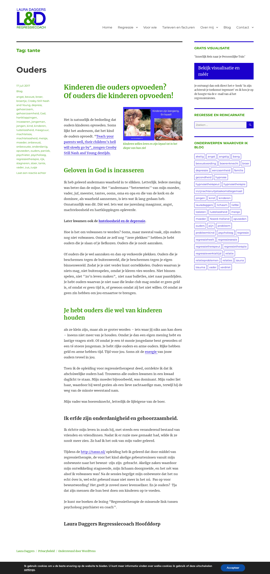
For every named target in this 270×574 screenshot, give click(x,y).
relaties (227, 260)
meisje (43, 138)
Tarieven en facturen (178, 27)
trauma (200, 267)
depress (37, 105)
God (42, 113)
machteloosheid (27, 138)
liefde (235, 204)
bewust (29, 96)
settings (29, 569)
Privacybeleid (46, 551)
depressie (202, 170)
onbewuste (23, 146)
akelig (200, 156)
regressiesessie (227, 239)
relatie (229, 253)
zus (27, 167)
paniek (45, 150)
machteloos (24, 134)
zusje (33, 167)
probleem (224, 225)
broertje (21, 100)
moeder (21, 142)
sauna (240, 260)
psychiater (23, 154)
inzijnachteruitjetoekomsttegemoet (219, 191)
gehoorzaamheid (27, 113)
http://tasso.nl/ (93, 452)
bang (236, 156)
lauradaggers (204, 204)
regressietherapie (27, 159)
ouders (35, 150)
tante (41, 163)
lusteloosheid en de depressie (122, 221)
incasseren (23, 121)
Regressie (125, 27)
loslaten (201, 211)
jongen (21, 125)
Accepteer (233, 568)
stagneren (23, 163)
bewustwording (206, 163)
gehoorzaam (24, 109)
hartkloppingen (26, 117)
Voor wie (150, 27)
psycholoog (38, 154)
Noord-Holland (219, 218)
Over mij (207, 27)
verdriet (225, 267)
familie (238, 170)
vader (20, 167)
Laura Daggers (25, 551)
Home (107, 27)
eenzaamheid (221, 170)
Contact (242, 27)
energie (151, 352)
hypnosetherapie (234, 184)
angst (20, 96)
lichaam (222, 204)
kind (30, 125)
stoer (34, 163)
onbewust (34, 142)
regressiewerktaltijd (208, 253)
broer (39, 96)
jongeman (38, 121)
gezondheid (203, 177)
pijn (211, 225)
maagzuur (42, 130)
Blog (227, 27)
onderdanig (39, 146)
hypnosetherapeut (208, 184)
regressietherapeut (208, 246)
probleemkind (205, 232)
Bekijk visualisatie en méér (219, 71)
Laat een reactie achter (31, 172)
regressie (243, 232)
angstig (224, 156)
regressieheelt (205, 239)
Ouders (31, 70)
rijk (42, 159)
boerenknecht (229, 163)
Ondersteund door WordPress (77, 551)
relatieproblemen (207, 260)
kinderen (40, 125)
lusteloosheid (25, 130)
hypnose (221, 177)
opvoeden (22, 150)
